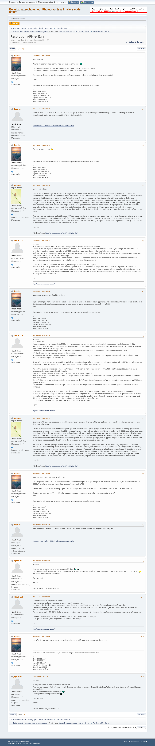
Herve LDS (18, 240)
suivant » (140, 42)
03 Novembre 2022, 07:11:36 (41, 145)
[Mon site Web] (12, 82)
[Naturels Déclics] (12, 264)
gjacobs (17, 185)
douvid (17, 55)
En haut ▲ (144, 741)
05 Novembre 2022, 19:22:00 (41, 291)
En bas (12, 49)
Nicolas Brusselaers (65, 32)
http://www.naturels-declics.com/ (44, 284)
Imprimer (141, 49)
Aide (125, 741)
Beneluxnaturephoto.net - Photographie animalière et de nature (44, 10)
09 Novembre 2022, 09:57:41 (41, 561)
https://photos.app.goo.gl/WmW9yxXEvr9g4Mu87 (61, 233)
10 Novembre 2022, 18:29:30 (41, 636)
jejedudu (18, 560)
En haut (13, 714)
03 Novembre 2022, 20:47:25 (41, 240)
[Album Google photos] (12, 214)
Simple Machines (24, 741)
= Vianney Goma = (84, 32)
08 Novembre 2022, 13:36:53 (41, 473)
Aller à (109, 727)
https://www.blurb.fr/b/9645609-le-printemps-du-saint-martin (53, 125)
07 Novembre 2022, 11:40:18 (41, 418)
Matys (75, 32)
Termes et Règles (134, 741)
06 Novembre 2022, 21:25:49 (41, 336)
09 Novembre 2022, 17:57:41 (41, 597)
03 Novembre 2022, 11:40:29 (41, 185)
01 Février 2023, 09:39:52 (40, 676)
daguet (17, 109)
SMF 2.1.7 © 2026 (13, 741)
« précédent (131, 42)
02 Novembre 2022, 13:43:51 (41, 109)
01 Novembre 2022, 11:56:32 (41, 55)
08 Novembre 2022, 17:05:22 (41, 524)
